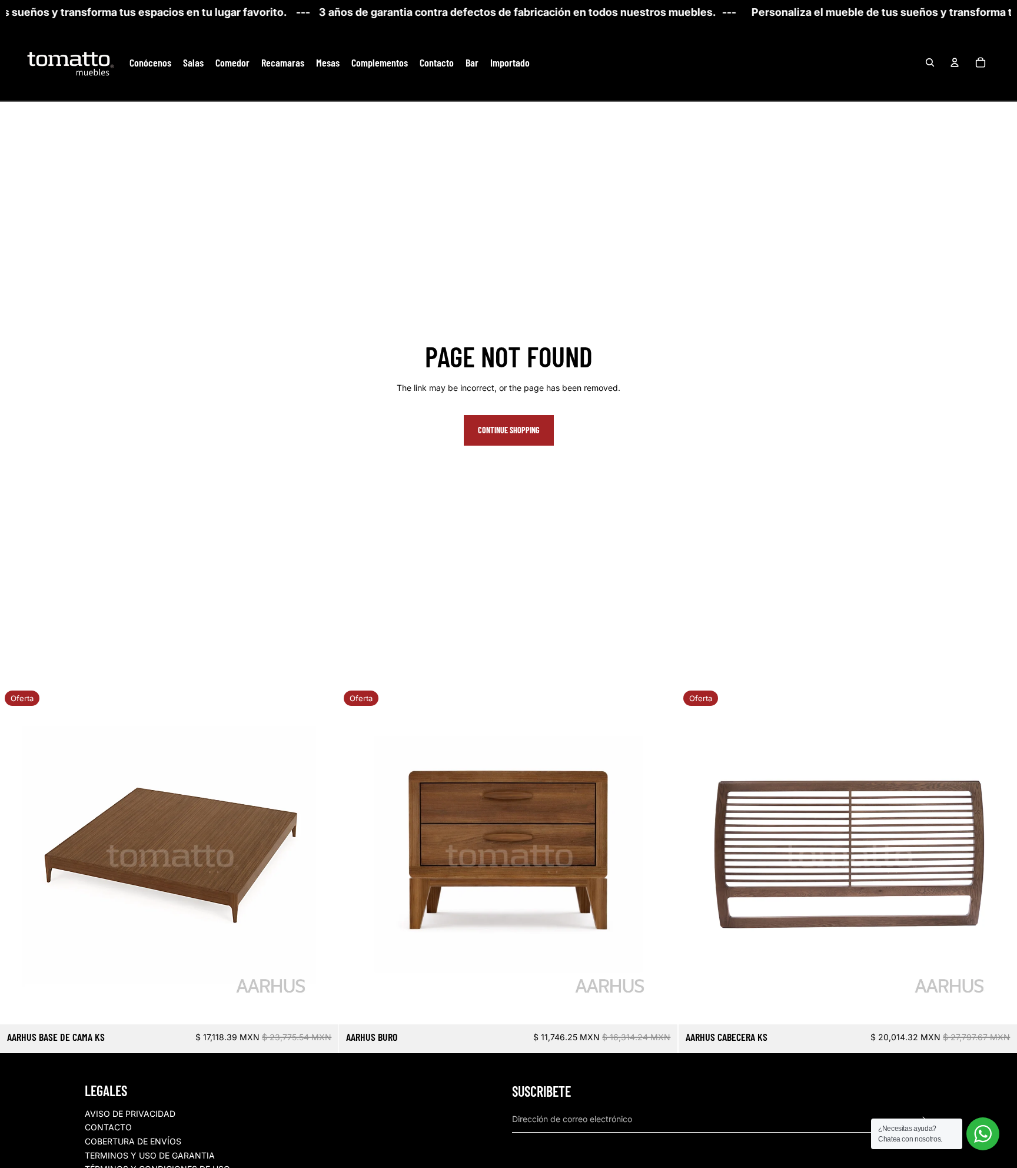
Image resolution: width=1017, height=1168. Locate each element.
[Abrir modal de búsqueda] (930, 62)
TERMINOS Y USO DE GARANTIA (150, 1155)
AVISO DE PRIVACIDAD (130, 1114)
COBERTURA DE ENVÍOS (133, 1141)
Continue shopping (509, 430)
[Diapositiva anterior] (17, 855)
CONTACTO (108, 1127)
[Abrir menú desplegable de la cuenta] (955, 62)
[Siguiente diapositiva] (320, 855)
